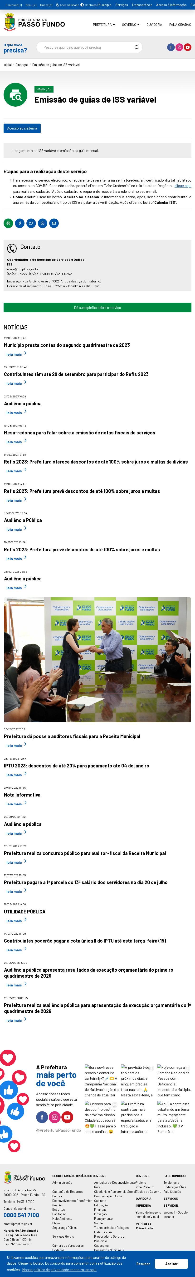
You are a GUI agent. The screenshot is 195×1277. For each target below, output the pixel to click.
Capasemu (101, 1245)
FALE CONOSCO (174, 1176)
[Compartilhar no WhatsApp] (42, 223)
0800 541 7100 (21, 1214)
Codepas (58, 1250)
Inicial (8, 65)
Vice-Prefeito (144, 1187)
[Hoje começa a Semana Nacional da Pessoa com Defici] (174, 1081)
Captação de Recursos (67, 1192)
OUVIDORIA (143, 1198)
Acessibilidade (69, 4)
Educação (101, 1205)
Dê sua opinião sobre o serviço (97, 307)
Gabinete (100, 1201)
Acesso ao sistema (22, 128)
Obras (56, 1223)
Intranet (169, 1217)
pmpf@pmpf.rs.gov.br (18, 1224)
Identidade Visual (147, 1217)
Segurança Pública (65, 1228)
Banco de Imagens (148, 1212)
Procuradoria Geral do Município (109, 1239)
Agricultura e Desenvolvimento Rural (115, 1185)
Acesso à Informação (171, 5)
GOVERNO (142, 1176)
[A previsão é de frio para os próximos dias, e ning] (138, 1081)
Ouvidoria (154, 24)
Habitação (59, 1214)
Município (105, 5)
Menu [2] (30, 4)
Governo (129, 24)
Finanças (22, 65)
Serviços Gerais (63, 1236)
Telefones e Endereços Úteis (175, 1185)
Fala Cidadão (180, 24)
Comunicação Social (108, 1196)
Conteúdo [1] (13, 4)
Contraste (91, 4)
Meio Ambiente (62, 1218)
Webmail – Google (176, 1212)
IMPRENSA (143, 1205)
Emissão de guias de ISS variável (56, 65)
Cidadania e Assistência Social (115, 1192)
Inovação (100, 1214)
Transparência (142, 5)
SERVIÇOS (171, 1198)
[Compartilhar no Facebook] (19, 223)
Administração (62, 1182)
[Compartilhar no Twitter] (31, 223)
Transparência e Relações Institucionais (112, 1230)
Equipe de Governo (148, 1192)
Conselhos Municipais (109, 1250)
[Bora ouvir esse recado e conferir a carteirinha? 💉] (102, 1081)
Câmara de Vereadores (68, 1245)
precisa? (15, 47)
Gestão (57, 1205)
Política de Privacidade (144, 1226)
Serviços (121, 5)
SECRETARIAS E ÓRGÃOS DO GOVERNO (79, 1176)
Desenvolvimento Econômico (72, 1201)
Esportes (58, 1209)
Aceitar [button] (171, 1264)
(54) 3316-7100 (25, 1202)
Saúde (98, 1223)
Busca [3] (46, 4)
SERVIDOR (171, 1205)
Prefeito (141, 1182)
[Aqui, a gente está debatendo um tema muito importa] (174, 1118)
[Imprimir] (8, 223)
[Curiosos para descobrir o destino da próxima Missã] (102, 1118)
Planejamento (103, 1218)
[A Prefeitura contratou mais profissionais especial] (138, 1118)
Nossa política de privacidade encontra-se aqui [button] (59, 1269)
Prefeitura (102, 24)
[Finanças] (34, 27)
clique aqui (183, 185)
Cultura (57, 1196)
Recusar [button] (143, 1264)
